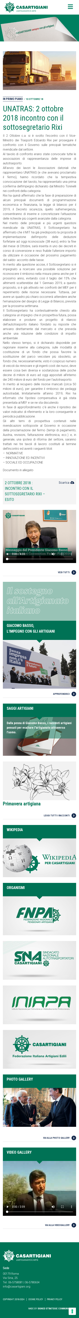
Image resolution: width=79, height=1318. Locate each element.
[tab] (39, 491)
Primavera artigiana (22, 804)
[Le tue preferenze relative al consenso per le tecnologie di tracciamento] (72, 1311)
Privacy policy (54, 1299)
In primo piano (13, 99)
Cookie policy (35, 1299)
